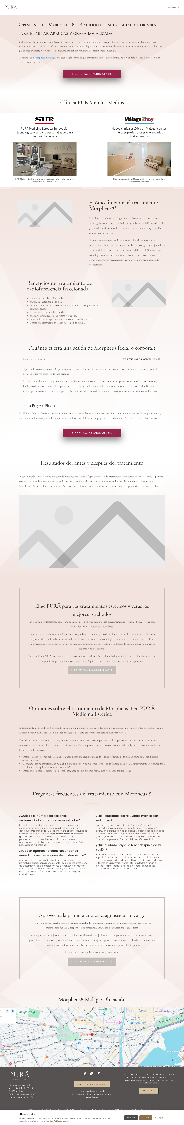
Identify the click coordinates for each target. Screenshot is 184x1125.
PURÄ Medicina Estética (20, 1085)
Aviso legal (63, 1110)
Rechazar (131, 1118)
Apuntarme (149, 1091)
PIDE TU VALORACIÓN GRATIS (92, 73)
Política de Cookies (130, 1110)
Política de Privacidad (80, 1110)
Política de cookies (61, 1121)
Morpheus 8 (173, 7)
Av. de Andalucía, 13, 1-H (21, 1088)
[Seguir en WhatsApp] (99, 1074)
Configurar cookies (149, 1110)
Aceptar (145, 1118)
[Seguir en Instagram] (92, 1074)
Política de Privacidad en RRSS (105, 1110)
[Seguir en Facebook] (85, 1074)
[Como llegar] (92, 1037)
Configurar (159, 1118)
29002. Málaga (16, 1091)
